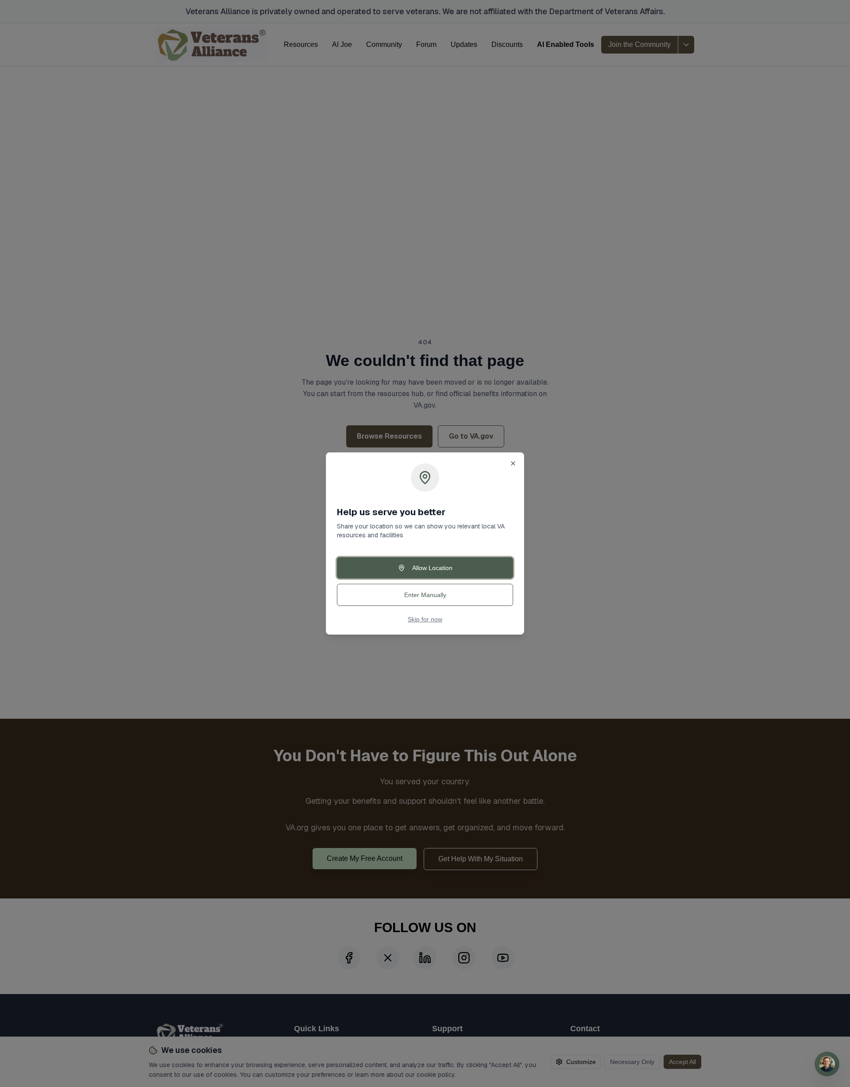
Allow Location (432, 567)
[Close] (513, 463)
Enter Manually (425, 594)
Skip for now (425, 619)
